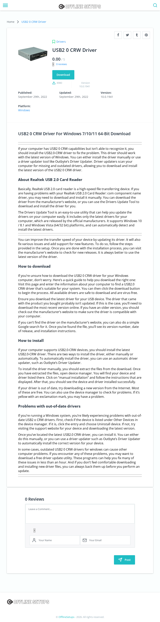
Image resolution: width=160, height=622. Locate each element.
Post (128, 560)
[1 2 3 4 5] (80, 530)
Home (10, 22)
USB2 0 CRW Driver (33, 22)
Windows (24, 110)
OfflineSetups (66, 617)
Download (63, 75)
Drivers (61, 41)
